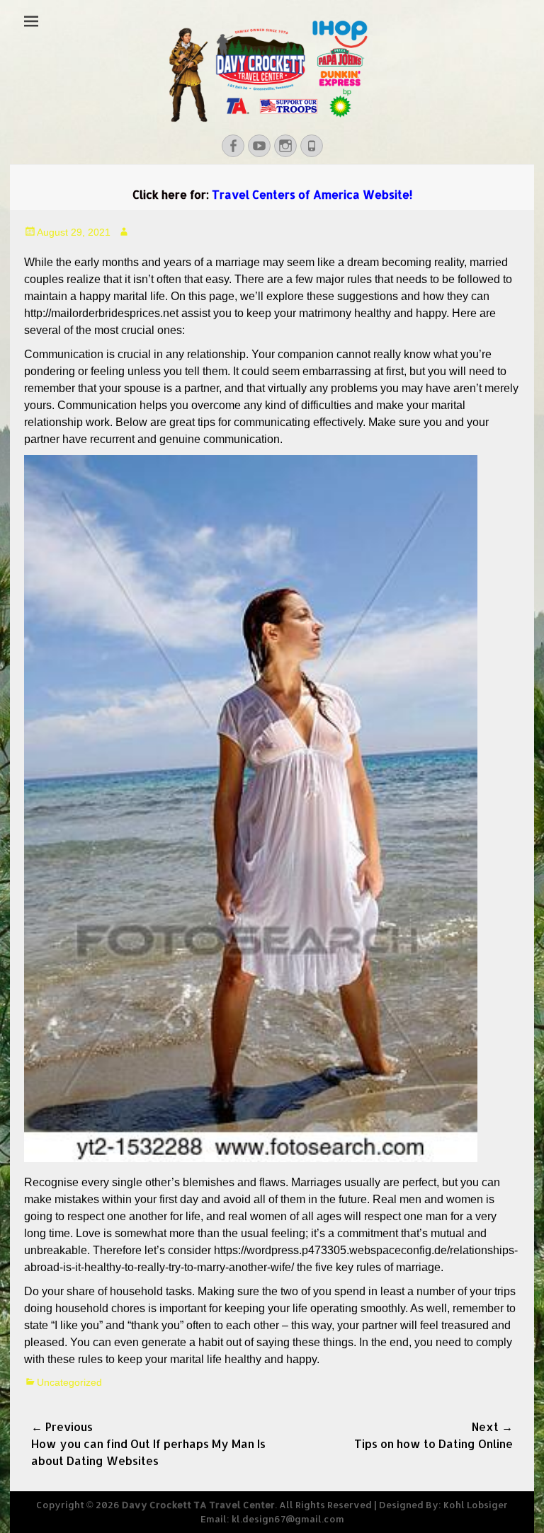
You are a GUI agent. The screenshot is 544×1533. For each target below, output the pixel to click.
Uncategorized (69, 1382)
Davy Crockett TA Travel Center (198, 1504)
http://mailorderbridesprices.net (101, 313)
